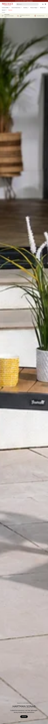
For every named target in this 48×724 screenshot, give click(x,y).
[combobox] (27, 4)
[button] (45, 4)
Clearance (10, 10)
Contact (3, 12)
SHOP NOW (21, 40)
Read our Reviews (29, 0)
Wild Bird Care (43, 7)
